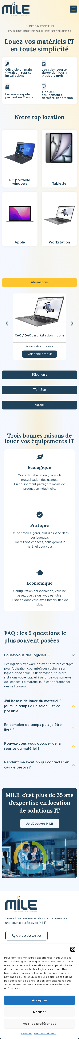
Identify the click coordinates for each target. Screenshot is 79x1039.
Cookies (26, 1033)
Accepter (39, 1000)
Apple (20, 242)
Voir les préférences (39, 1023)
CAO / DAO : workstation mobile (39, 335)
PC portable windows (19, 182)
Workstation (59, 242)
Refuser (39, 1012)
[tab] (39, 282)
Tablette (59, 183)
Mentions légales (45, 1033)
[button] (73, 949)
